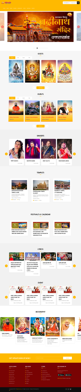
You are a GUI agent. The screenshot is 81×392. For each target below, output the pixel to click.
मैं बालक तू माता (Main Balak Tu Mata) (63, 264)
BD (9, 390)
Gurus (11, 8)
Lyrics (24, 8)
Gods (8, 8)
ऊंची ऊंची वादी (30, 263)
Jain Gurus (12, 379)
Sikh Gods (12, 376)
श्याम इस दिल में (15, 263)
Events (33, 8)
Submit (67, 358)
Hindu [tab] (12, 57)
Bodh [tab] (24, 57)
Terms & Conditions (46, 374)
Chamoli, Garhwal (58, 197)
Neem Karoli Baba (26, 338)
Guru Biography (29, 372)
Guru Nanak (55, 340)
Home (4, 8)
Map (19, 199)
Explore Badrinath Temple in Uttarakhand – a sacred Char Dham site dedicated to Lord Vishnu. (62, 195)
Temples (27, 379)
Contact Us (44, 370)
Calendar (28, 376)
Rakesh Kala (62, 161)
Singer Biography (29, 374)
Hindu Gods (12, 370)
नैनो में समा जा (46, 263)
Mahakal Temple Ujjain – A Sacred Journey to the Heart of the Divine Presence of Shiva (18, 195)
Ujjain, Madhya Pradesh (16, 197)
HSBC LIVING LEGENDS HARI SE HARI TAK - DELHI (16, 297)
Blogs (27, 383)
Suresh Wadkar (47, 161)
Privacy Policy (45, 372)
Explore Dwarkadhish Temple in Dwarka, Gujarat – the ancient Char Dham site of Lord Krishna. (40, 195)
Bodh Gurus (12, 381)
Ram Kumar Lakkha (32, 161)
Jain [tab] (18, 57)
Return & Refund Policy (46, 376)
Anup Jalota (14, 161)
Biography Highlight (46, 379)
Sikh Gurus (12, 383)
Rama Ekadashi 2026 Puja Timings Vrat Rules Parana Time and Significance (19, 231)
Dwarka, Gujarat (36, 198)
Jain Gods (12, 372)
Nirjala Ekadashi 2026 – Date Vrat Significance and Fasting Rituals (61, 231)
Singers (14, 8)
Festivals (29, 8)
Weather (14, 199)
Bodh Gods (12, 374)
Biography (20, 8)
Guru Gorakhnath (12, 338)
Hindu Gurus (12, 377)
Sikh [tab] (29, 57)
